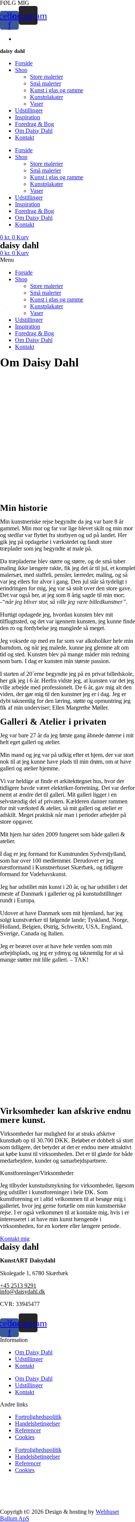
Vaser (36, 104)
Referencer (28, 1430)
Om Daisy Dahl (33, 131)
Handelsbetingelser (37, 1423)
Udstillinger (29, 110)
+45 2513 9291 (18, 1285)
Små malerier (45, 83)
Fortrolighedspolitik (38, 1417)
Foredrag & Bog (34, 124)
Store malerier (46, 77)
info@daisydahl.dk (22, 1291)
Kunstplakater (46, 97)
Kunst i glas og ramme (56, 90)
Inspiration (27, 117)
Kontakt (24, 137)
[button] (67, 260)
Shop (21, 70)
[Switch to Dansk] (18, 39)
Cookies (24, 1437)
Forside (24, 63)
